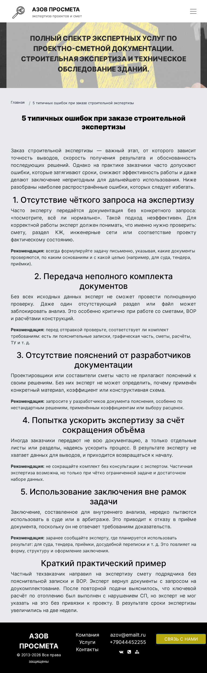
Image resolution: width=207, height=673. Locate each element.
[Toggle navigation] (193, 11)
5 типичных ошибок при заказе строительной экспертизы (83, 103)
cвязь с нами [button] (181, 639)
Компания (87, 635)
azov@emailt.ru (128, 635)
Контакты (87, 649)
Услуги (87, 642)
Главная (18, 102)
